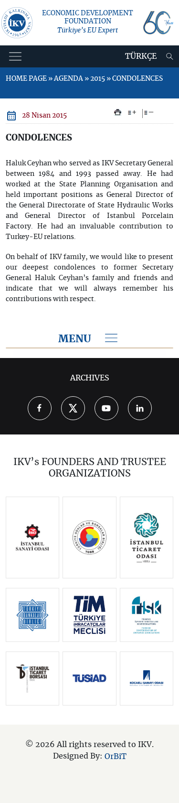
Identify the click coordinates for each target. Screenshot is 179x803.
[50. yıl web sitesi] (158, 22)
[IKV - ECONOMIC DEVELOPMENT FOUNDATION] (16, 22)
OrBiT (115, 756)
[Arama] (169, 56)
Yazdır (118, 112)
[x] (73, 408)
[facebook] (40, 408)
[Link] (33, 537)
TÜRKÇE (141, 56)
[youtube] (106, 408)
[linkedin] (140, 408)
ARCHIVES (89, 378)
